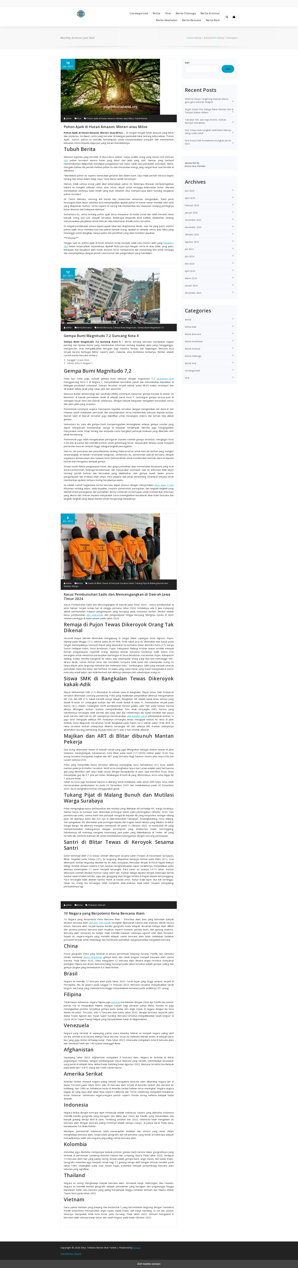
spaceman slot (165, 378)
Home (190, 37)
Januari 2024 (191, 285)
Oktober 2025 (192, 234)
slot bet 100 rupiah (100, 922)
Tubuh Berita (141, 118)
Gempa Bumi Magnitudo (124, 327)
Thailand (92, 905)
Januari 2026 (191, 212)
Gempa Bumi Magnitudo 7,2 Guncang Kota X (101, 335)
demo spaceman (93, 957)
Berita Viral (190, 363)
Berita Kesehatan (166, 20)
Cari (187, 62)
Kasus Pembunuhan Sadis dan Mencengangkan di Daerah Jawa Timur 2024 (117, 596)
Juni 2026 (189, 190)
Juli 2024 (189, 249)
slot (66, 160)
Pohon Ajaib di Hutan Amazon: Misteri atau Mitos (110, 118)
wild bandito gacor (137, 716)
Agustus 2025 (192, 241)
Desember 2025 (193, 219)
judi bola (115, 1002)
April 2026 (190, 198)
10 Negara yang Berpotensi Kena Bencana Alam (104, 913)
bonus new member (195, 166)
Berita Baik (213, 20)
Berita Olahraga (186, 13)
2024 (214, 37)
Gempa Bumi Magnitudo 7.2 (150, 327)
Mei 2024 (189, 263)
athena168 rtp (192, 163)
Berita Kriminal (210, 13)
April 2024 (190, 270)
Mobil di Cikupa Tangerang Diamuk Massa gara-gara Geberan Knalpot (206, 100)
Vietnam (102, 905)
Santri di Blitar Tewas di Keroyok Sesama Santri (111, 583)
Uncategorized (139, 13)
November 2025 (193, 227)
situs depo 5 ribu (164, 485)
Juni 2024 (189, 256)
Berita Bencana (191, 20)
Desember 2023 (193, 292)
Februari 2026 (192, 205)
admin (68, 118)
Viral (168, 13)
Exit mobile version (149, 1263)
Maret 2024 (191, 278)
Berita (156, 13)
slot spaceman (95, 614)
